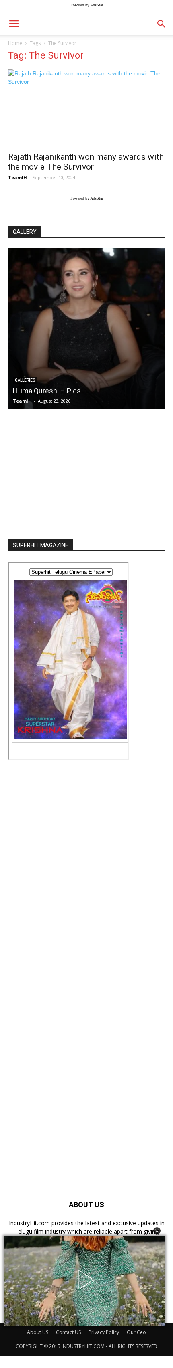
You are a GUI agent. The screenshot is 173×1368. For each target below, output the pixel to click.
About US (37, 1332)
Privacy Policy (104, 1332)
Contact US (68, 1332)
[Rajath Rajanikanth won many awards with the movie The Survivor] (86, 108)
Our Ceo (136, 1332)
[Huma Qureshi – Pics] (86, 328)
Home (15, 43)
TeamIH (17, 177)
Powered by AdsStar (86, 5)
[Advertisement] (86, 471)
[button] (157, 1230)
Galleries (25, 380)
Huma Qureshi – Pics (47, 391)
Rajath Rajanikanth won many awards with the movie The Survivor (86, 162)
